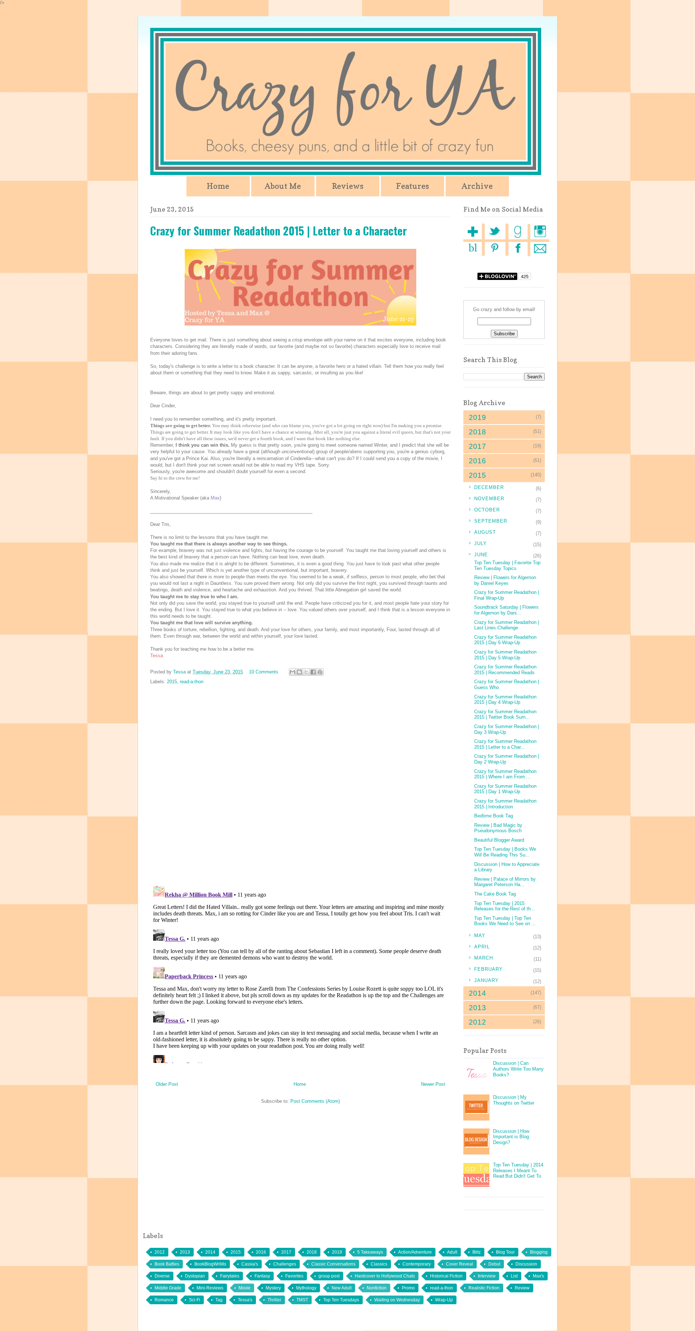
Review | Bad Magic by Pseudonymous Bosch (498, 828)
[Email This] (292, 672)
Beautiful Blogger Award (499, 840)
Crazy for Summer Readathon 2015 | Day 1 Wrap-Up (505, 789)
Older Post (167, 1084)
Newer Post (433, 1084)
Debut (494, 1264)
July (480, 543)
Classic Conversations (333, 1264)
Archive (477, 186)
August (485, 532)
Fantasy (262, 1276)
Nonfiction (377, 1287)
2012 (160, 1252)
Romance (164, 1299)
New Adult (341, 1287)
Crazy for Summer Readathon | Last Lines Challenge (506, 625)
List (514, 1276)
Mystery (273, 1287)
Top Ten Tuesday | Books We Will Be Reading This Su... (505, 852)
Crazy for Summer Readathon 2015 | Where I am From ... (505, 774)
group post (329, 1276)
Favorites (294, 1276)
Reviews (347, 186)
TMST (302, 1299)
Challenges (284, 1264)
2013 (185, 1252)
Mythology (306, 1287)
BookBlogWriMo (210, 1264)
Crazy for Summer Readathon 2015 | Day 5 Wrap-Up (505, 654)
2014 (210, 1252)
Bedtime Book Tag (493, 815)
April (482, 946)
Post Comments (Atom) (315, 1101)
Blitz (476, 1252)
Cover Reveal (459, 1264)
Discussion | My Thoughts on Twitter (513, 1100)
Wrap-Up (444, 1299)
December (489, 487)
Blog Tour (505, 1252)
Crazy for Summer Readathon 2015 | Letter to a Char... (505, 744)
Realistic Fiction (484, 1287)
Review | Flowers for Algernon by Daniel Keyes (505, 580)
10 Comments (263, 672)
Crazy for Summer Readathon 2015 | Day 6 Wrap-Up (505, 640)
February (488, 969)
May (479, 935)
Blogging (539, 1252)
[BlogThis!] (299, 672)
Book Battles (167, 1264)
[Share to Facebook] (313, 672)
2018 (312, 1252)
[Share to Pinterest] (320, 672)
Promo (408, 1287)
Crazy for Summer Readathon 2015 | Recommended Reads (505, 669)
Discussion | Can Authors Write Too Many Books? (518, 1068)
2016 (261, 1252)
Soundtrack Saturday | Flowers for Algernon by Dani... (506, 610)
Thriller (274, 1299)
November (489, 498)
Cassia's (249, 1264)
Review (522, 1287)
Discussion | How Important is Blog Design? (511, 1136)
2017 (286, 1252)
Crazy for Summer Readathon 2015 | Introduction (505, 803)
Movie (244, 1287)
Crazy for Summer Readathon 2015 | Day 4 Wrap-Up (505, 699)
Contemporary (417, 1264)
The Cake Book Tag (495, 894)
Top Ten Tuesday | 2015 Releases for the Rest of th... (504, 906)
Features (412, 186)
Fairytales (229, 1276)
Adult (452, 1252)
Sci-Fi (194, 1299)
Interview (487, 1276)
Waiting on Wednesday (397, 1299)
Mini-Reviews (210, 1287)
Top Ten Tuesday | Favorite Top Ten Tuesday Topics (507, 565)
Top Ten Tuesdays (341, 1299)
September (490, 521)
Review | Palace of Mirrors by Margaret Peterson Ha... (505, 882)
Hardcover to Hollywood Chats (385, 1276)
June (481, 554)
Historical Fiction (446, 1276)
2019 (337, 1252)
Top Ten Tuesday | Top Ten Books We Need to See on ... (505, 921)
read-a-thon (191, 681)
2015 (172, 681)
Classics (379, 1264)
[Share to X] (306, 672)
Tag (219, 1299)
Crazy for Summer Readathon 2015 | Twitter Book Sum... (505, 714)
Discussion (526, 1264)
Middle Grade (168, 1287)
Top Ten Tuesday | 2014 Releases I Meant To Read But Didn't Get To (518, 1170)
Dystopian (195, 1276)
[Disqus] (300, 785)
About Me (283, 186)
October (487, 510)
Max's (538, 1276)
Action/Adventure (415, 1252)
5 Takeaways (370, 1252)
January (486, 980)
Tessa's (245, 1299)
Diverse (162, 1276)
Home (218, 186)
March (483, 958)
